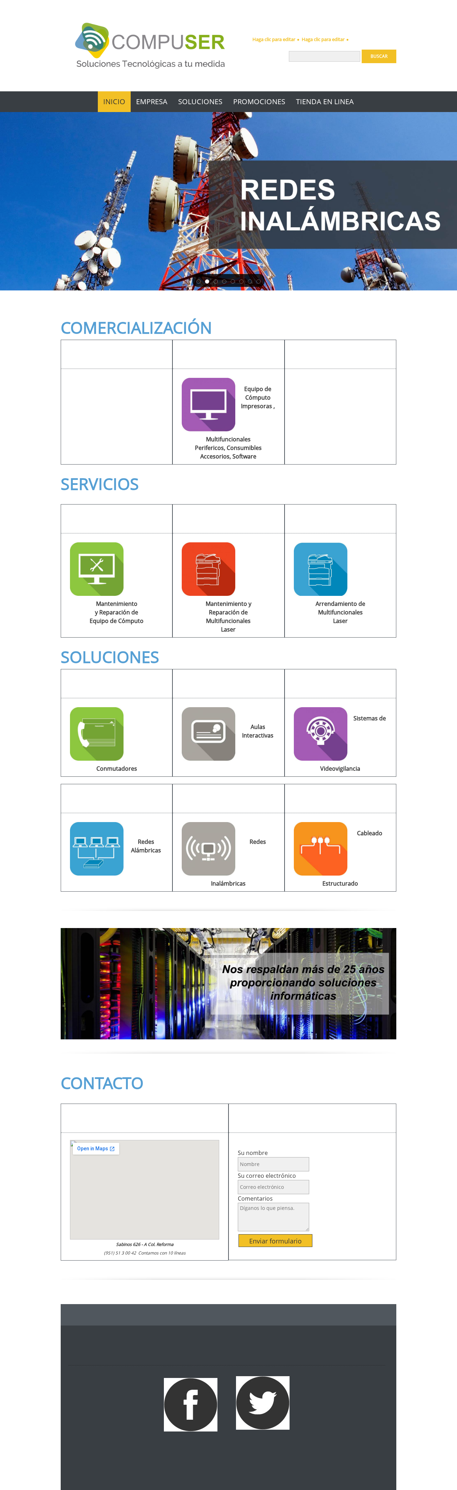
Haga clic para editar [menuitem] (273, 39)
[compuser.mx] (150, 46)
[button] (198, 281)
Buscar (379, 56)
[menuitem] (114, 101)
